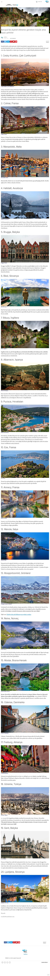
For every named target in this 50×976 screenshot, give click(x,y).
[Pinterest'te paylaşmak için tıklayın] (11, 42)
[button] (1, 1)
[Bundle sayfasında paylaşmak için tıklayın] (16, 41)
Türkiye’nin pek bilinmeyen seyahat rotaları (19, 614)
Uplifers (5, 37)
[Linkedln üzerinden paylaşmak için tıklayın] (8, 42)
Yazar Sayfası (44, 962)
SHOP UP (40, 1)
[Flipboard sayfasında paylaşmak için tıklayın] (14, 41)
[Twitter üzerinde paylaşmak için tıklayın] (5, 42)
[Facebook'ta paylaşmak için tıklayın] (2, 42)
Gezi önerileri (11, 25)
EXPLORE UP (4, 25)
